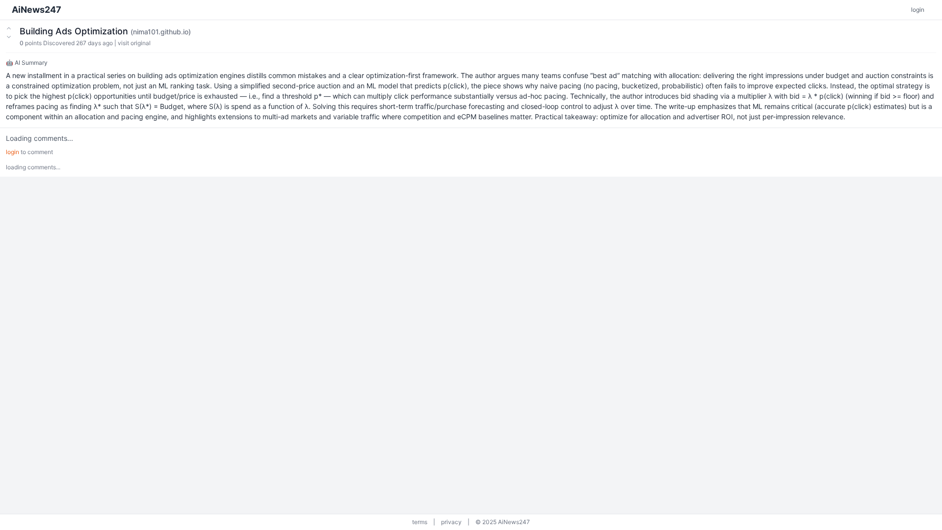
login (917, 9)
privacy (451, 522)
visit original (134, 43)
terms (419, 522)
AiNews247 (36, 9)
